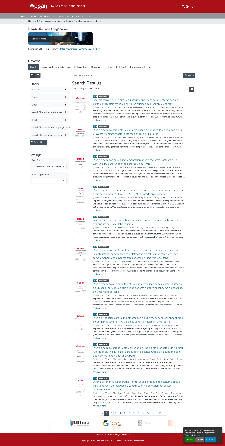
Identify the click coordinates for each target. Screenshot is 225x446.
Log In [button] (193, 6)
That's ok (189, 439)
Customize (210, 439)
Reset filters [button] (39, 142)
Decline (200, 439)
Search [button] (190, 75)
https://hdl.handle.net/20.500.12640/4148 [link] (80, 48)
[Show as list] (32, 75)
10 (148, 413)
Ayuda (90, 16)
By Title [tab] (108, 67)
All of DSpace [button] (64, 16)
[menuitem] (65, 16)
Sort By (36, 160)
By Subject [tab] (121, 67)
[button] (38, 6)
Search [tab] (33, 67)
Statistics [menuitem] (80, 16)
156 (159, 413)
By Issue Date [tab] (80, 67)
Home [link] (31, 21)
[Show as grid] (37, 75)
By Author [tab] (96, 67)
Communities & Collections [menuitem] (43, 16)
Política (24, 16)
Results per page (40, 174)
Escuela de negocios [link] (83, 21)
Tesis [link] (68, 21)
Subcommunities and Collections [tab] (55, 67)
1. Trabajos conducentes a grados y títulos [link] (50, 21)
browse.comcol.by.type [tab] (140, 67)
